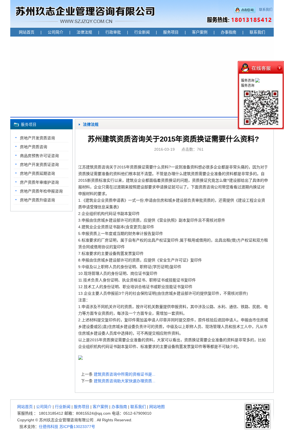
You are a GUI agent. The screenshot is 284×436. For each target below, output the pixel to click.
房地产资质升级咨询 (37, 200)
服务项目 (171, 32)
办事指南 (228, 32)
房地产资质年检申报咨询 (41, 191)
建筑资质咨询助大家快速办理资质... (124, 381)
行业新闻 (142, 32)
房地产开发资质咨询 (37, 138)
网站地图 (157, 406)
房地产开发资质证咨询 (39, 164)
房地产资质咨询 (33, 147)
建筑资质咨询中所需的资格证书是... (124, 374)
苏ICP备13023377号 (77, 426)
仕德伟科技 (48, 426)
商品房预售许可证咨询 (39, 155)
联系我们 (265, 10)
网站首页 (26, 32)
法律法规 (84, 32)
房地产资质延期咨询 (37, 173)
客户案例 (199, 32)
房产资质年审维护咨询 (39, 182)
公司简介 (55, 32)
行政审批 (113, 32)
